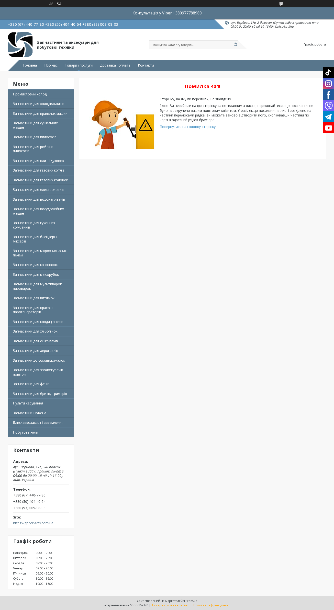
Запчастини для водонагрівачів (39, 199)
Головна (30, 65)
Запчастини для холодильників (38, 103)
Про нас (50, 65)
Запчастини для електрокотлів (38, 189)
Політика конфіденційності (211, 605)
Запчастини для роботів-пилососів (34, 148)
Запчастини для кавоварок (35, 264)
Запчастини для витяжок (34, 298)
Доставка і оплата (115, 65)
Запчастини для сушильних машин (35, 125)
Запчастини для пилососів (34, 137)
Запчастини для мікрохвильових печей (40, 252)
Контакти (146, 65)
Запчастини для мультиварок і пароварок (38, 286)
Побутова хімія (25, 432)
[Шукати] (235, 44)
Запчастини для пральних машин (40, 113)
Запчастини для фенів (31, 383)
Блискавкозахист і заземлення (38, 422)
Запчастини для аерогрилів (35, 350)
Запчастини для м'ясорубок (36, 274)
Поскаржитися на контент (170, 605)
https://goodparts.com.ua (33, 523)
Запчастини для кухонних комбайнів (34, 225)
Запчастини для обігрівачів (35, 341)
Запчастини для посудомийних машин (38, 211)
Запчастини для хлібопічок (35, 331)
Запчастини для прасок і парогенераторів (33, 309)
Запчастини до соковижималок (39, 360)
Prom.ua (191, 601)
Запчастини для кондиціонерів (38, 321)
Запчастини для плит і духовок (38, 160)
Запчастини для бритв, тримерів (40, 393)
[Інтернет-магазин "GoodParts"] (20, 44)
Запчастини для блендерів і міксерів (35, 238)
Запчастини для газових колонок (40, 180)
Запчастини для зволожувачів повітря (38, 372)
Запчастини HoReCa (29, 413)
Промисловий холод (30, 94)
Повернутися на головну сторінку (188, 126)
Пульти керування (28, 403)
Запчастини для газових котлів (39, 170)
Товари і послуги (79, 65)
